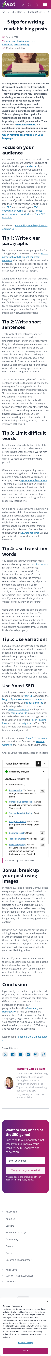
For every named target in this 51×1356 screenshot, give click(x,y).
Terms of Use (40, 1309)
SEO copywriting (21, 44)
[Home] (3, 12)
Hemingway (8, 1011)
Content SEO (35, 12)
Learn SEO (11, 1281)
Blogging (20, 41)
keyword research (30, 532)
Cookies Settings (25, 1342)
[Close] (47, 1301)
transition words (39, 564)
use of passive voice (18, 709)
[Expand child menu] (2, 1269)
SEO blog (17, 12)
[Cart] (30, 4)
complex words (19, 713)
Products (11, 1270)
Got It (25, 1350)
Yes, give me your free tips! (25, 1170)
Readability (7, 44)
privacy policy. (27, 1179)
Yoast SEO (28, 695)
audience (31, 166)
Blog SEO (10, 41)
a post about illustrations (33, 480)
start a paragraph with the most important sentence (25, 257)
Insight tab (26, 723)
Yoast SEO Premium (36, 738)
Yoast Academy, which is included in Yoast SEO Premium (23, 214)
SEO (9, 207)
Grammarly (32, 1008)
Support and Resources (20, 1275)
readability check (26, 124)
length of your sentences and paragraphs (24, 699)
